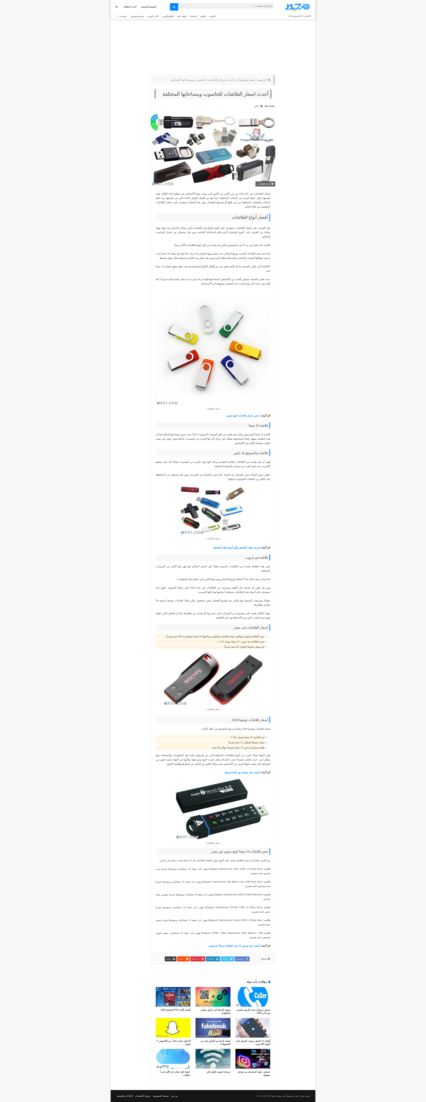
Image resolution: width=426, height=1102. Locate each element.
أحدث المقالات (129, 6)
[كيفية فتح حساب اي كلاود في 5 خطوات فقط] (173, 1059)
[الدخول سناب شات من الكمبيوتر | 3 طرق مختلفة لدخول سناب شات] (173, 1028)
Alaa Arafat (269, 106)
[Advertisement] (213, 46)
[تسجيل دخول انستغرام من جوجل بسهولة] (252, 1059)
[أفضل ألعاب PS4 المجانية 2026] (173, 997)
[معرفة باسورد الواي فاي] (213, 1059)
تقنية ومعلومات (245, 80)
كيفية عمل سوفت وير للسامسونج (242, 772)
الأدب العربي (153, 16)
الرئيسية (262, 80)
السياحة (193, 16)
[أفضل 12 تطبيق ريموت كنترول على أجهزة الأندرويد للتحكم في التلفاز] (252, 1028)
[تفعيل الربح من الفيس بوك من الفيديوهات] (213, 1028)
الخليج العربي (168, 16)
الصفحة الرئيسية (148, 6)
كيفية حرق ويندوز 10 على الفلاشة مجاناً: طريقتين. (234, 945)
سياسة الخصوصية (161, 1096)
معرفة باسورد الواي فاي (218, 1072)
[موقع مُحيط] (296, 7)
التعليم (203, 16)
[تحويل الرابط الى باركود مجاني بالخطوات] (213, 997)
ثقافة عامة (182, 16)
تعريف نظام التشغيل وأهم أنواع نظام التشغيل (236, 547)
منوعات (123, 16)
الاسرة (212, 16)
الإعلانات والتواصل (124, 1096)
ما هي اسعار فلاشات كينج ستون (243, 415)
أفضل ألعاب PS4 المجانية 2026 (176, 1010)
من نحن (174, 1096)
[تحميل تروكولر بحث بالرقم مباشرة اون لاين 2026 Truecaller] (252, 997)
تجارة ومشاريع (137, 16)
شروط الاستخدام (143, 1096)
